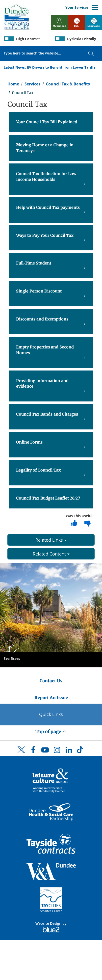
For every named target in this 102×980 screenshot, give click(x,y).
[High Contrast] (9, 38)
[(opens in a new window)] (51, 780)
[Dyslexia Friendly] (60, 38)
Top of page (48, 731)
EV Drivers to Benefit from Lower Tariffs (61, 67)
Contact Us (51, 681)
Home (13, 84)
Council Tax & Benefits (68, 84)
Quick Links (51, 714)
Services (32, 84)
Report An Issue (51, 697)
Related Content (50, 554)
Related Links (49, 540)
